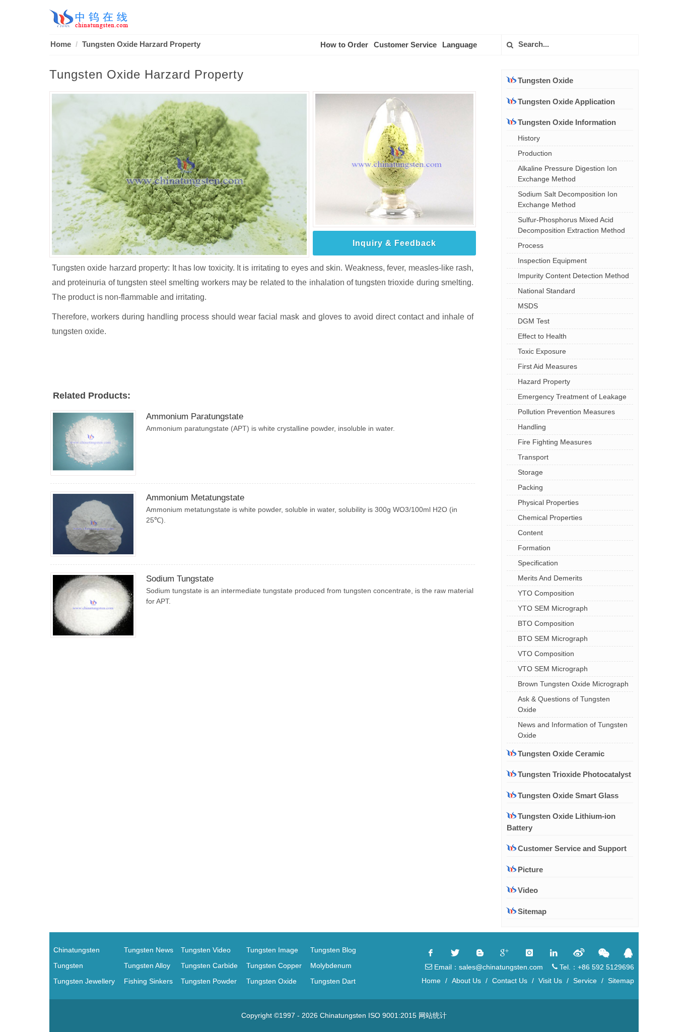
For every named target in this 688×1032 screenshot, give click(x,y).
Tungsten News (148, 950)
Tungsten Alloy (147, 965)
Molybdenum (331, 965)
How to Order (344, 44)
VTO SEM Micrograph (553, 669)
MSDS (528, 306)
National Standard (546, 291)
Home (60, 44)
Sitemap (532, 911)
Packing (530, 487)
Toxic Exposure (542, 351)
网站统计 (433, 1015)
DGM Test (533, 321)
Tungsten (68, 965)
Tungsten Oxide (271, 981)
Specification (538, 563)
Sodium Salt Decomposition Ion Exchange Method (567, 199)
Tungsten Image (272, 950)
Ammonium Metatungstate (195, 497)
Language (459, 44)
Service (585, 981)
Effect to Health (542, 336)
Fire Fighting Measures (555, 442)
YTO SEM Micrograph (553, 608)
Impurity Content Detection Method (573, 276)
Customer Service (405, 44)
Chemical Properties (550, 517)
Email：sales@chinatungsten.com (487, 967)
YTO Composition (546, 593)
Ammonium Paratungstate (194, 416)
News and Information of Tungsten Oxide (573, 730)
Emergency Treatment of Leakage (572, 397)
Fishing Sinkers (148, 981)
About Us (466, 981)
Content (530, 533)
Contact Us (509, 981)
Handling (532, 427)
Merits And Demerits (550, 578)
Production (535, 153)
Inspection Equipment (552, 260)
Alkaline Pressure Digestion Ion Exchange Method (567, 173)
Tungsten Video (206, 950)
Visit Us (550, 981)
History (529, 138)
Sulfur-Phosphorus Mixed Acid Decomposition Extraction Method (571, 225)
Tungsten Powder (209, 981)
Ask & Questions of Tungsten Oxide (564, 704)
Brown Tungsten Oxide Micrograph (573, 684)
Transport (533, 457)
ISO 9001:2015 (392, 1015)
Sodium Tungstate (180, 579)
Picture (530, 869)
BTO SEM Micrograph (553, 638)
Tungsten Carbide (209, 965)
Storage (530, 472)
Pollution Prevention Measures (566, 412)
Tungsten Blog (333, 950)
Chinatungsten (76, 950)
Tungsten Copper (274, 965)
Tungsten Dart (333, 981)
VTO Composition (546, 654)
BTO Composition (546, 623)
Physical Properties (548, 502)
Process (530, 245)
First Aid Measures (547, 366)
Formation (534, 548)
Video (528, 890)
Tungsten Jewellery (84, 981)
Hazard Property (544, 381)
